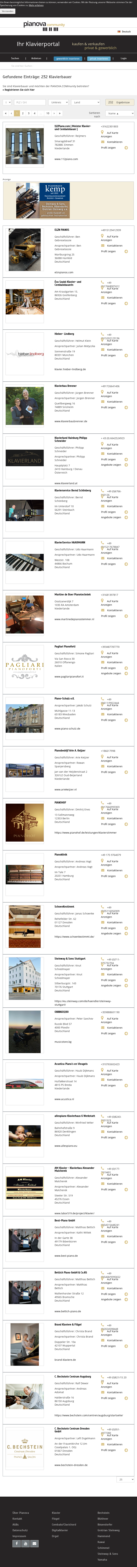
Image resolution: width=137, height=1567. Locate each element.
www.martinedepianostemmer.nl (74, 619)
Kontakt (17, 1519)
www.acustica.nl (64, 1099)
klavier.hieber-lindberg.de (70, 369)
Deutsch (126, 31)
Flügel (55, 1519)
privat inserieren (99, 58)
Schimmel (103, 1548)
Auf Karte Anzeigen (109, 134)
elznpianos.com (64, 272)
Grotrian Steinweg (109, 1530)
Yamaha (102, 1559)
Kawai (101, 1542)
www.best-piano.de (66, 1255)
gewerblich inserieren (68, 58)
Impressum (19, 1536)
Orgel (55, 1536)
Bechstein (104, 1513)
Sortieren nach (94, 114)
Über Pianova (20, 1513)
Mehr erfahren (36, 5)
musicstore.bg (63, 1041)
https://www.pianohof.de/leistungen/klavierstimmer (86, 832)
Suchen (15, 58)
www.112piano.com (66, 159)
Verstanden (7, 11)
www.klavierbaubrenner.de (71, 421)
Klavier (56, 1513)
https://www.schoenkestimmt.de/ (74, 936)
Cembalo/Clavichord (64, 1524)
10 (47, 113)
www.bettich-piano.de (68, 1311)
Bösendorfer (105, 1524)
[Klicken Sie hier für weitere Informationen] (68, 200)
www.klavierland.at (66, 483)
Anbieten (36, 58)
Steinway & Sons (108, 1554)
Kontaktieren (114, 142)
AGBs (15, 1524)
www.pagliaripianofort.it (69, 676)
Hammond (104, 1536)
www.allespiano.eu (66, 1145)
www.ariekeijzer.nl (66, 789)
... (41, 113)
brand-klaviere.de (65, 1359)
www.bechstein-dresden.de (71, 1465)
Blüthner (103, 1519)
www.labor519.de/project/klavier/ (74, 1213)
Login (124, 58)
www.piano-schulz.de (67, 728)
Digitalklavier (60, 1530)
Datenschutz (20, 1530)
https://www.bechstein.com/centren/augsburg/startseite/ (89, 1415)
